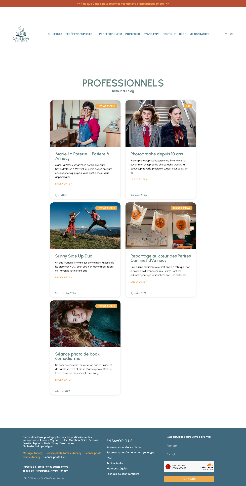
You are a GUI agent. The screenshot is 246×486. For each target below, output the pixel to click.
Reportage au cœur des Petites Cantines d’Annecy (161, 258)
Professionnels (110, 34)
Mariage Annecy (33, 453)
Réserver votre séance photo (124, 447)
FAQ (109, 457)
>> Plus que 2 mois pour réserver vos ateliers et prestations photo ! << (123, 4)
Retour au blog (123, 91)
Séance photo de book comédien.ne (77, 356)
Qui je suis (55, 34)
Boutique (169, 34)
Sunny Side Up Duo (73, 256)
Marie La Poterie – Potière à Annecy (82, 156)
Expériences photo (78, 34)
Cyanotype (151, 34)
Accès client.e (115, 463)
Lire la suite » (63, 183)
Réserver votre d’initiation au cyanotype (130, 452)
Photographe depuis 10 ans (157, 154)
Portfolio (132, 34)
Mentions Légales (117, 468)
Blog (182, 34)
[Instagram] (231, 34)
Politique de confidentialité (123, 473)
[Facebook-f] (226, 34)
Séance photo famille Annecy (63, 453)
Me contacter (200, 34)
